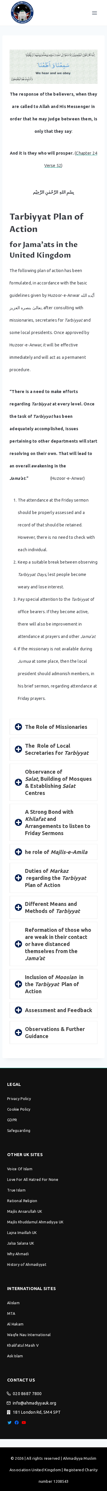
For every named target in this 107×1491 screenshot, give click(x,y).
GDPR (12, 1120)
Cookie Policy (19, 1109)
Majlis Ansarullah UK (24, 1211)
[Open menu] (94, 12)
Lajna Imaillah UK (22, 1233)
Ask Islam (15, 1356)
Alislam (13, 1303)
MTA (11, 1313)
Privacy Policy (19, 1099)
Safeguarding (18, 1130)
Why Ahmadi (18, 1254)
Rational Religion (22, 1201)
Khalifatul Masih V (23, 1345)
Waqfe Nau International (29, 1335)
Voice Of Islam (19, 1169)
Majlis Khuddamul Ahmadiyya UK (35, 1222)
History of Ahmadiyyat (26, 1264)
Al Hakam (15, 1324)
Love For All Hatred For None (32, 1179)
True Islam (16, 1190)
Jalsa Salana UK (20, 1243)
